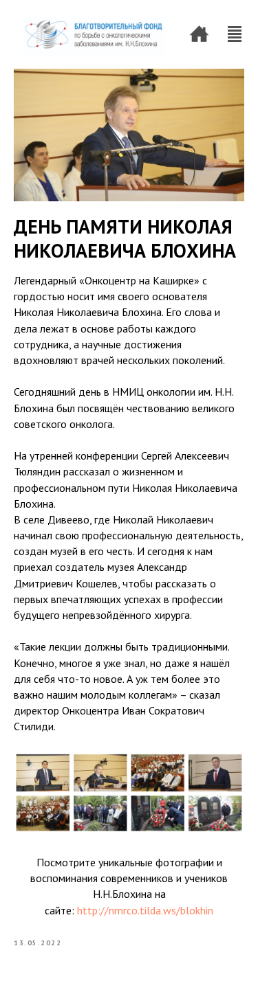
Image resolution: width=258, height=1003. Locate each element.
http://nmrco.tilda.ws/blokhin (145, 910)
